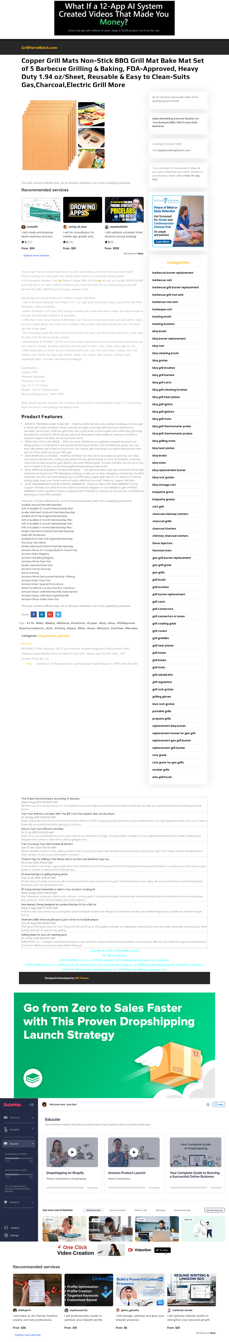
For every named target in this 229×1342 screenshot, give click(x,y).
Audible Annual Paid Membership (41, 505)
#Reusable (131, 628)
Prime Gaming (30, 573)
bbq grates (160, 360)
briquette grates (163, 499)
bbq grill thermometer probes (172, 433)
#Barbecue (62, 623)
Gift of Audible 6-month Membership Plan (46, 523)
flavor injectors (162, 543)
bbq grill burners (163, 375)
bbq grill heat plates (166, 397)
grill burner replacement (168, 594)
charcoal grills (161, 521)
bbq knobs (159, 455)
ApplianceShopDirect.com (174, 150)
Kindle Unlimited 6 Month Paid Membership (47, 546)
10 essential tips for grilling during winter (45, 874)
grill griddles (160, 638)
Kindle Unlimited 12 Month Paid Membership (47, 531)
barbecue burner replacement (172, 273)
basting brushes (163, 324)
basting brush (161, 316)
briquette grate (162, 492)
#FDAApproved (126, 623)
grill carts (158, 601)
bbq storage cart (164, 485)
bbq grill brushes (163, 368)
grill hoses (159, 653)
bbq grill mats (47, 636)
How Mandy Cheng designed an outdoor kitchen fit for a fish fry (59, 904)
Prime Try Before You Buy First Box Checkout (48, 588)
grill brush (159, 579)
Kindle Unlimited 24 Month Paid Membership (48, 512)
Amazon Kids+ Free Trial (35, 580)
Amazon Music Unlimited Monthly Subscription (49, 591)
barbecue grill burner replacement (175, 287)
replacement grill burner (168, 748)
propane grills (161, 718)
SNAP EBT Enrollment (33, 535)
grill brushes (160, 587)
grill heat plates (163, 645)
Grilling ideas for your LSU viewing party (44, 934)
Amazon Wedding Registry (37, 557)
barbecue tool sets (165, 302)
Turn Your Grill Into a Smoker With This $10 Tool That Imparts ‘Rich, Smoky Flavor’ (68, 813)
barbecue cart (162, 280)
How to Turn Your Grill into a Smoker (43, 829)
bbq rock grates (163, 477)
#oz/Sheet (117, 628)
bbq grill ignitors (163, 411)
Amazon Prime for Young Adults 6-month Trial (49, 550)
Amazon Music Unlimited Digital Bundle (45, 595)
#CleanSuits (78, 623)
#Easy (111, 623)
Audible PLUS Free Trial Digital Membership (47, 538)
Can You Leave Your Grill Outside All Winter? (47, 844)
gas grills (158, 572)
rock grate (159, 755)
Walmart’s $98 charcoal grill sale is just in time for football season (60, 919)
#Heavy (71, 628)
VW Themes (81, 978)
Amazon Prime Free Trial (36, 561)
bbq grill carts (161, 382)
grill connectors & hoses (168, 616)
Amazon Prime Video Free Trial (40, 599)
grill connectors (162, 609)
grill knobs (159, 660)
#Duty (102, 623)
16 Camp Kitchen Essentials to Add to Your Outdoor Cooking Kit (58, 889)
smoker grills (160, 769)
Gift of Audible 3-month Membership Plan (46, 520)
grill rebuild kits (162, 675)
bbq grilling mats (164, 441)
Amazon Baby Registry (35, 554)
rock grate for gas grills (168, 762)
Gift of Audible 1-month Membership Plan (46, 527)
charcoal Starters (164, 528)
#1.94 (30, 623)
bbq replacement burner (169, 470)
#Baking (50, 623)
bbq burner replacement (169, 338)
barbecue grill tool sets (168, 295)
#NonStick (103, 628)
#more (91, 628)
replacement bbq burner (169, 726)
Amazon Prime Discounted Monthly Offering (48, 576)
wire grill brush (162, 777)
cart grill (158, 506)
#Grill (49, 628)
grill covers (159, 631)
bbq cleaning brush (165, 353)
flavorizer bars (162, 550)
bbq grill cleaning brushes (169, 389)
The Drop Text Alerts (33, 542)
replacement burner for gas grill (173, 733)
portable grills (161, 711)
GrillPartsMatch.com (39, 47)
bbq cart (158, 346)
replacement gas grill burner (171, 740)
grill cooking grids (164, 623)
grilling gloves (161, 696)
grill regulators (162, 682)
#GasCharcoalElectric (31, 628)
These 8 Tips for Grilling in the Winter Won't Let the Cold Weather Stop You (65, 859)
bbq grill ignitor (162, 404)
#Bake (39, 623)
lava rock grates (163, 704)
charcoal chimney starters (170, 514)
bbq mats (159, 463)
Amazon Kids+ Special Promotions (42, 584)
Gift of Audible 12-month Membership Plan (47, 508)
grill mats (64, 636)
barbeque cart (162, 309)
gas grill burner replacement (171, 558)
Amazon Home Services (36, 569)
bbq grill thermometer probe (171, 426)
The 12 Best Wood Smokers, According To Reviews (50, 798)
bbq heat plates (163, 448)
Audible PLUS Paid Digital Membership (44, 516)
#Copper (92, 623)
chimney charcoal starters (170, 536)
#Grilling (59, 628)
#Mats (81, 628)
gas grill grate (161, 565)
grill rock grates (163, 689)
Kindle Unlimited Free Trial (36, 565)
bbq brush (159, 331)
